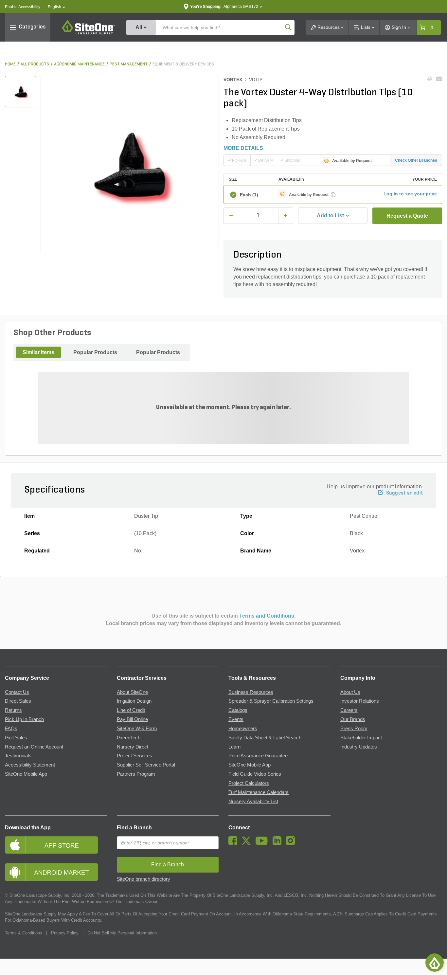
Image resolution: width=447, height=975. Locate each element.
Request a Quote (407, 216)
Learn (234, 746)
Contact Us (17, 692)
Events (235, 719)
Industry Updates (358, 746)
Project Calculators (248, 783)
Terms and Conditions (266, 616)
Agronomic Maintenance (79, 64)
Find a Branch (134, 827)
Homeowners (242, 728)
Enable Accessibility (22, 7)
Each (249, 194)
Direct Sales (18, 701)
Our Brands (352, 719)
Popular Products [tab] (95, 352)
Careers (349, 710)
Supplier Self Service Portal (146, 764)
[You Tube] (263, 843)
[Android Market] (56, 872)
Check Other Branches (416, 160)
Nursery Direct (132, 746)
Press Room (353, 728)
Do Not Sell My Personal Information (122, 932)
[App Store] (56, 844)
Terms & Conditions (23, 932)
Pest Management (129, 64)
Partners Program (136, 774)
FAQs (11, 728)
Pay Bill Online (132, 719)
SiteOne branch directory (143, 879)
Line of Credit (131, 710)
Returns (13, 710)
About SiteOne (132, 692)
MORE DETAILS (243, 148)
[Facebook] (234, 843)
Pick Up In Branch (24, 719)
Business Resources (250, 692)
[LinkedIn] (279, 843)
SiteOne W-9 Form (137, 728)
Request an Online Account (34, 746)
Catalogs (237, 710)
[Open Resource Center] (434, 962)
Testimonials (18, 755)
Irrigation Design (134, 701)
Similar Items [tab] (38, 352)
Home (10, 64)
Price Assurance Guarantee (258, 755)
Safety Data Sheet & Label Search (264, 737)
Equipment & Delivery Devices (183, 64)
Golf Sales (16, 737)
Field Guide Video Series (254, 774)
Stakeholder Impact (361, 737)
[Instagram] (292, 843)
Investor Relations (359, 701)
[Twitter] (248, 843)
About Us (350, 692)
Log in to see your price (410, 193)
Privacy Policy (65, 932)
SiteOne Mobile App (26, 774)
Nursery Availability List (253, 801)
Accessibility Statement (30, 764)
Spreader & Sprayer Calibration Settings (270, 701)
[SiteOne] (88, 33)
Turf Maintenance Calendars (258, 792)
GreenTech (128, 737)
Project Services (134, 755)
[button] (56, 7)
